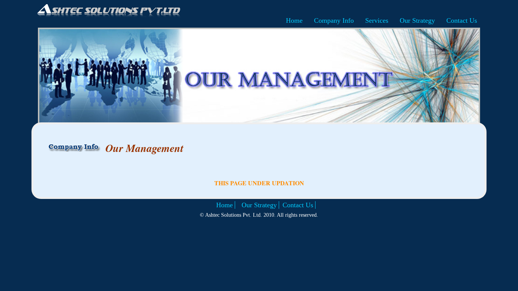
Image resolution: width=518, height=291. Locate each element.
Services (376, 20)
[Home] (108, 11)
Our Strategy (417, 20)
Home (294, 20)
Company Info (334, 20)
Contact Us (461, 20)
